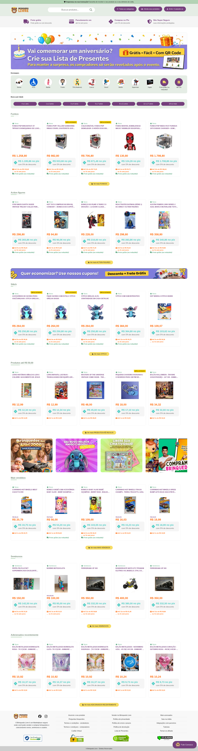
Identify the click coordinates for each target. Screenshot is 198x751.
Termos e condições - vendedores (76, 723)
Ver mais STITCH (100, 354)
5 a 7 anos (99, 104)
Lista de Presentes (121, 731)
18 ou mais (173, 104)
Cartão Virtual (77, 731)
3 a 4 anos (74, 104)
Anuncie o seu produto (76, 715)
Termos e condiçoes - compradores (76, 727)
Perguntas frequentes (76, 719)
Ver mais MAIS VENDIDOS (100, 548)
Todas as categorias (126, 9)
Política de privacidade (121, 719)
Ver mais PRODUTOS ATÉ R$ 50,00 (100, 433)
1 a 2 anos (50, 104)
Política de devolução (121, 727)
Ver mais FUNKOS (100, 184)
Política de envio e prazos (121, 723)
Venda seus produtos (151, 9)
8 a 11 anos (123, 104)
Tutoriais (166, 727)
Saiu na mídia (166, 719)
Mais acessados (166, 715)
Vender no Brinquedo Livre (121, 715)
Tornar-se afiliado (166, 731)
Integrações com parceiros (166, 723)
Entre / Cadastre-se (175, 9)
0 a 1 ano (25, 104)
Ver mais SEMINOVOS (100, 626)
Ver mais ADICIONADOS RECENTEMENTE (100, 705)
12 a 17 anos (148, 104)
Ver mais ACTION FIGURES (100, 262)
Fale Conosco (187, 745)
